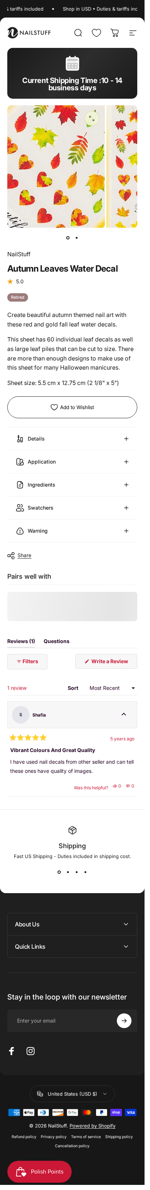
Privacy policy (54, 1136)
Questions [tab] (57, 643)
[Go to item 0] (68, 238)
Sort (73, 688)
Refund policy (24, 1136)
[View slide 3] (76, 872)
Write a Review (113, 663)
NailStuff (19, 254)
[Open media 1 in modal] (91, 118)
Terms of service (86, 1136)
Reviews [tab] (21, 643)
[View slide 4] (85, 872)
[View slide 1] (59, 872)
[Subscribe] (124, 1020)
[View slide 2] (68, 872)
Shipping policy (119, 1136)
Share (24, 555)
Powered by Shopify (92, 1126)
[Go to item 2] (76, 238)
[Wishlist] (96, 33)
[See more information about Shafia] (124, 715)
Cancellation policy (72, 1146)
